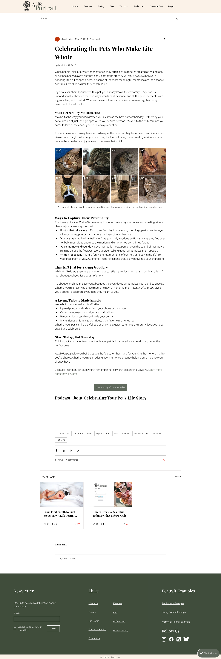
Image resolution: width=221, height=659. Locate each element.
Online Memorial (121, 433)
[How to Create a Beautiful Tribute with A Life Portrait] (110, 494)
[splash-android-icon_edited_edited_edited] (186, 639)
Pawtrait (157, 433)
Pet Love (61, 439)
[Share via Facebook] (56, 450)
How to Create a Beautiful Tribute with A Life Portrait (109, 513)
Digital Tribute (102, 433)
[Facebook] (171, 639)
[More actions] (164, 39)
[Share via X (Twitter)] (63, 450)
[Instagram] (164, 639)
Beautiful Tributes (83, 433)
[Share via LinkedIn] (71, 450)
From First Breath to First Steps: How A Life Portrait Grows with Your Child (59, 513)
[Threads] (179, 639)
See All (178, 476)
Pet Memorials (141, 433)
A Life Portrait (63, 433)
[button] (177, 18)
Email (17, 613)
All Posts (44, 18)
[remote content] (110, 412)
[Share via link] (78, 450)
